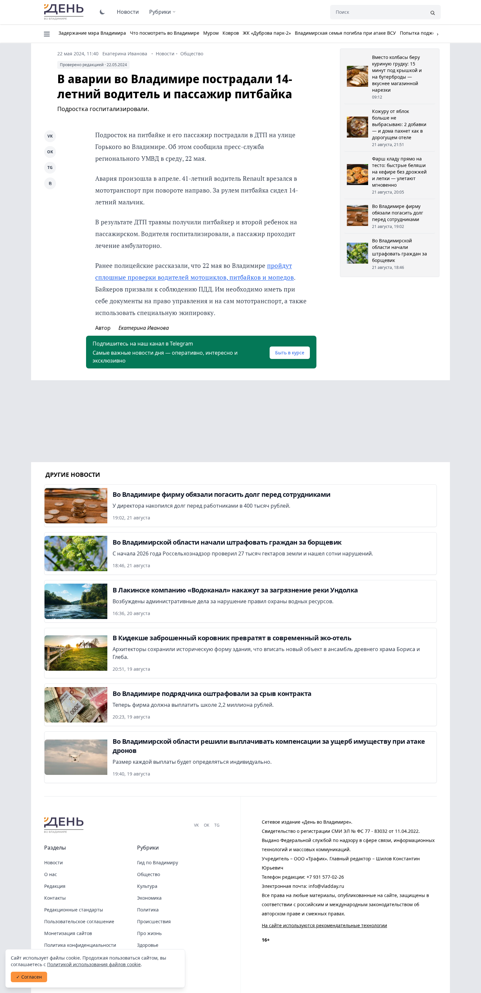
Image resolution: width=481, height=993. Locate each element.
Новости (128, 11)
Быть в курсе (289, 352)
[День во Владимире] (64, 825)
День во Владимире (64, 12)
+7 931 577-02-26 (325, 877)
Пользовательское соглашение (79, 921)
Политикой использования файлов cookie (94, 964)
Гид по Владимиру (157, 862)
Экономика (149, 898)
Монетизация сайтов (68, 933)
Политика (148, 910)
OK (50, 152)
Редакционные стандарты (73, 910)
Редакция (54, 886)
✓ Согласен (29, 977)
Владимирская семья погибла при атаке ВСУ (345, 33)
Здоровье (147, 945)
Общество (191, 53)
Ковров (231, 33)
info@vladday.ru (326, 886)
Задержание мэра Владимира (92, 33)
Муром (211, 33)
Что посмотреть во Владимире (164, 33)
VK (50, 136)
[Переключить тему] (102, 12)
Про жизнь (149, 933)
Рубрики (160, 11)
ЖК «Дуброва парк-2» (267, 33)
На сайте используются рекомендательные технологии (324, 925)
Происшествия (154, 921)
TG (50, 167)
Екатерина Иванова (124, 53)
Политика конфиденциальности (80, 945)
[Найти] (432, 12)
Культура (147, 886)
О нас (50, 874)
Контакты (55, 898)
